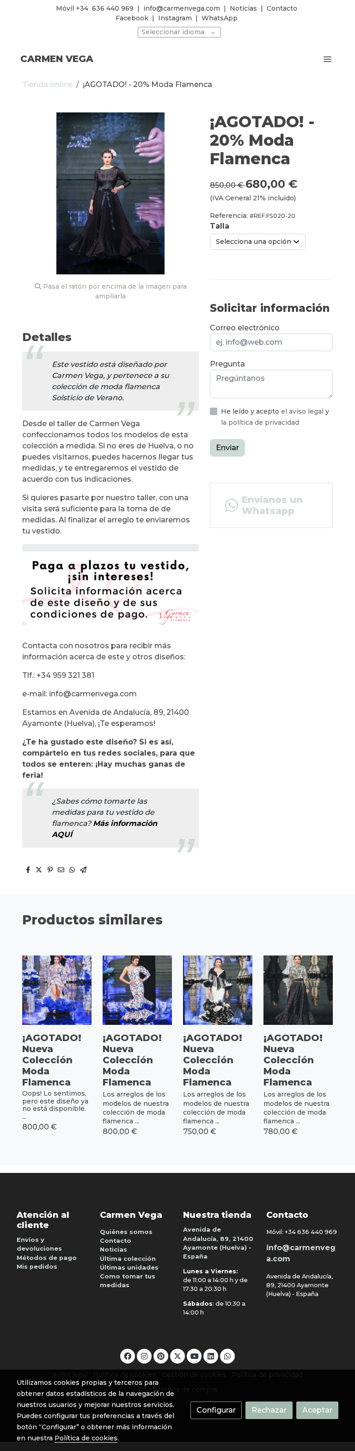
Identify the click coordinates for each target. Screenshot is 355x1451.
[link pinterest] (160, 1355)
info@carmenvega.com (181, 8)
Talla (219, 226)
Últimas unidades (129, 1267)
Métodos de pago (47, 1257)
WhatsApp (220, 18)
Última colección (128, 1258)
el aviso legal (303, 411)
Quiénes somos (126, 1231)
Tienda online (47, 84)
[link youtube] (194, 1355)
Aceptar (317, 1410)
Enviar (227, 447)
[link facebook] (127, 1355)
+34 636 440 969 (311, 1231)
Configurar (216, 1410)
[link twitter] (177, 1355)
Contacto (282, 8)
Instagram (175, 18)
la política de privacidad (260, 422)
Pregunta (227, 364)
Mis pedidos (37, 1266)
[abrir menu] (327, 58)
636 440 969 (113, 8)
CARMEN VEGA (56, 58)
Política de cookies (86, 1438)
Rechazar (269, 1410)
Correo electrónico (245, 327)
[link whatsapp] (227, 1355)
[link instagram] (144, 1355)
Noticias (243, 8)
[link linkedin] (211, 1355)
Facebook (132, 18)
